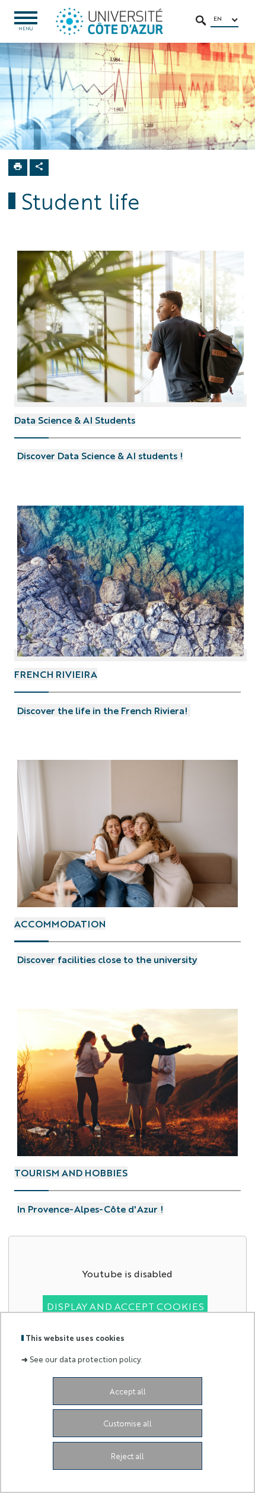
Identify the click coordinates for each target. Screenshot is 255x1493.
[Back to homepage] (109, 21)
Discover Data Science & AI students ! (100, 455)
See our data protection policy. (86, 1359)
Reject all (127, 1456)
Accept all (128, 1391)
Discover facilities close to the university (107, 959)
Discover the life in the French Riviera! (103, 710)
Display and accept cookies (125, 1306)
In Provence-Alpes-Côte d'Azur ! (90, 1208)
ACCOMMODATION (60, 917)
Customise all (127, 1423)
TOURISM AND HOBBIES (71, 1166)
